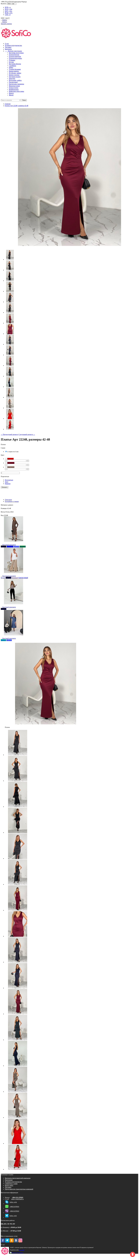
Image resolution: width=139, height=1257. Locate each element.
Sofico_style (13, 1202)
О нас (7, 43)
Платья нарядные (15, 56)
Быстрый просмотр (8, 545)
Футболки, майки (15, 73)
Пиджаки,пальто (14, 77)
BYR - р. (8, 7)
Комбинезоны (14, 89)
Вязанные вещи (14, 86)
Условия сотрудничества (13, 45)
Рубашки (12, 60)
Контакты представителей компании (17, 1178)
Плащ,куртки (13, 88)
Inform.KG (21, 1250)
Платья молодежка (15, 58)
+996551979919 (14, 1206)
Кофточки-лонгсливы (16, 91)
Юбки (11, 67)
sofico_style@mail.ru (17, 1199)
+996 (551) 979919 (17, 1197)
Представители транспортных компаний (19, 1189)
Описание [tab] (8, 499)
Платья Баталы (14, 54)
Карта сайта (9, 1185)
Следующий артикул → (27, 434)
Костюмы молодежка (16, 53)
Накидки (12, 78)
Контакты (8, 49)
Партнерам (9, 1180)
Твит (6, 482)
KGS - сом (8, 9)
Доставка (8, 47)
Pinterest (7, 483)
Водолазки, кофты (15, 80)
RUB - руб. (9, 13)
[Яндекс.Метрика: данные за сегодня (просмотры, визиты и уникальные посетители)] (16, 1253)
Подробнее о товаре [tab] (12, 501)
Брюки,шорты (14, 71)
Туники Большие (15, 69)
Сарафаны (12, 66)
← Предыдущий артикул (9, 434)
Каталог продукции (13, 51)
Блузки (11, 62)
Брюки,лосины (14, 75)
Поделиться (9, 480)
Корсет (11, 93)
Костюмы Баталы (15, 64)
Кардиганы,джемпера (16, 84)
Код (2, 515)
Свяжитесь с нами (11, 1183)
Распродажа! (13, 82)
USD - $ (7, 15)
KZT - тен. (8, 11)
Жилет (11, 95)
